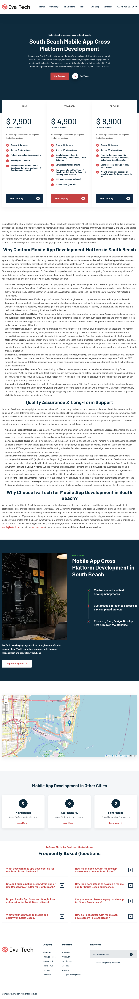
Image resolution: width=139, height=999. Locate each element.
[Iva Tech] (16, 7)
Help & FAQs (48, 966)
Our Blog (95, 7)
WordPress (67, 961)
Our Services (59, 76)
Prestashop (67, 952)
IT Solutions (69, 7)
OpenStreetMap (121, 756)
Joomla (65, 966)
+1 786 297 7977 (129, 7)
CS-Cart (65, 970)
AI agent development (71, 975)
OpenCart (66, 957)
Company (53, 7)
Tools (82, 7)
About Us (47, 952)
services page (38, 527)
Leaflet (110, 756)
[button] (69, 723)
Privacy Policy (49, 961)
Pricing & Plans (49, 957)
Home (42, 7)
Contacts (108, 7)
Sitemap (46, 970)
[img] (69, 726)
